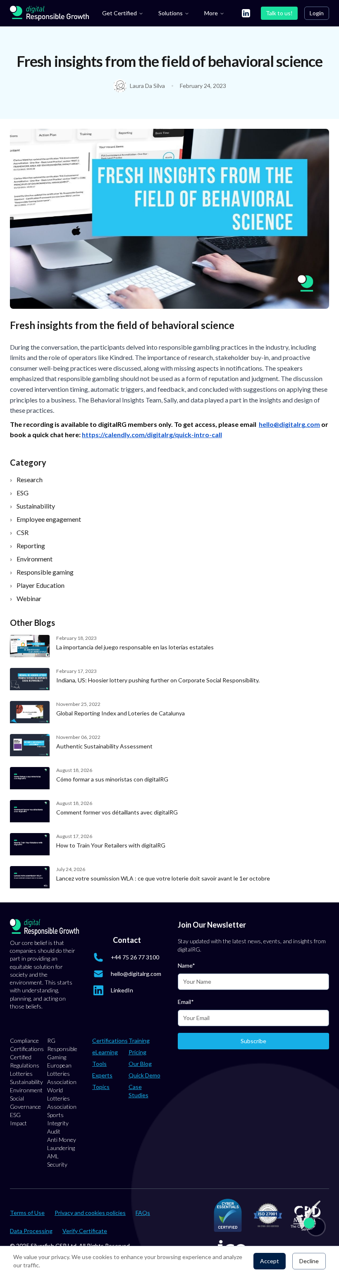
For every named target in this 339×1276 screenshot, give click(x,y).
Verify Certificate (84, 1230)
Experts (102, 1075)
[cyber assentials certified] (227, 1215)
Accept (269, 1260)
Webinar (25, 598)
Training (139, 1040)
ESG (19, 493)
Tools (99, 1063)
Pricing (137, 1052)
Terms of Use (27, 1212)
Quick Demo (144, 1075)
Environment (31, 559)
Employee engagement (45, 519)
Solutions (170, 13)
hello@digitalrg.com (136, 973)
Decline (309, 1260)
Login (317, 13)
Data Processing (31, 1230)
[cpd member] (307, 1215)
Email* (186, 1001)
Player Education (37, 585)
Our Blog (140, 1063)
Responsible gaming (42, 572)
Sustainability (32, 506)
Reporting (27, 545)
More (211, 13)
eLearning (105, 1052)
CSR (19, 532)
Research (26, 479)
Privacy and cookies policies (90, 1212)
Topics (101, 1086)
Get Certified (119, 13)
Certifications (110, 1040)
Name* (186, 965)
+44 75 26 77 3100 (135, 957)
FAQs (143, 1212)
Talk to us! (279, 13)
